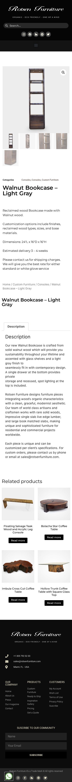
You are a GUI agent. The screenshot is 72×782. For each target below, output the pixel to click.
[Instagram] (23, 34)
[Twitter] (48, 34)
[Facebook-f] (25, 778)
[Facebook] (30, 34)
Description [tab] (16, 326)
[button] (36, 45)
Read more (18, 540)
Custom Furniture (50, 179)
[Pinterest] (42, 34)
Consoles (26, 179)
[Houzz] (36, 34)
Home (6, 284)
